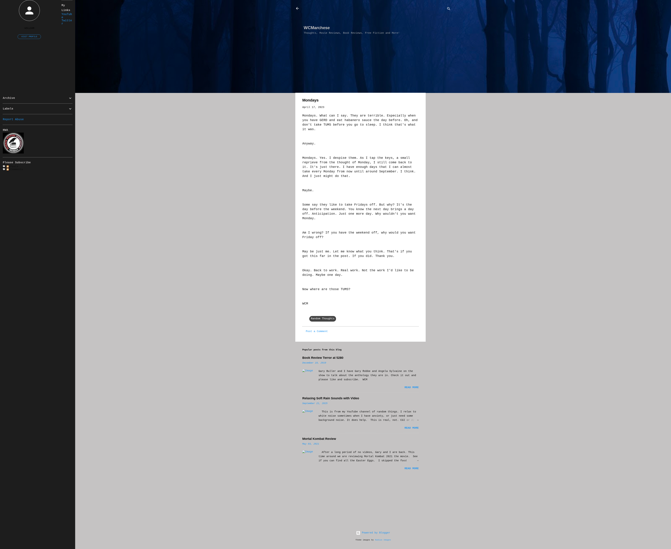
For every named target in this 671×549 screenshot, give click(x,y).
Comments (16, 169)
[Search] (449, 9)
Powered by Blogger (375, 532)
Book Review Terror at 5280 (322, 357)
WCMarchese (317, 27)
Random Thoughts (322, 318)
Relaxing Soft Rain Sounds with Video (330, 398)
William (29, 28)
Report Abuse (13, 119)
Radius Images (383, 540)
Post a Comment (317, 331)
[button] (416, 101)
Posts (13, 166)
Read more (412, 387)
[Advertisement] (367, 14)
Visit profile (29, 36)
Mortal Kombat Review (319, 439)
